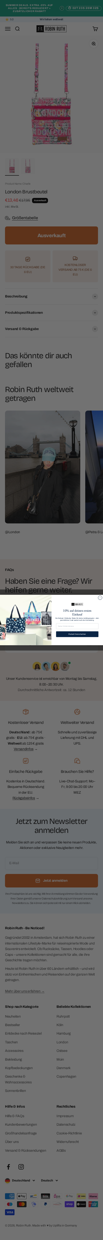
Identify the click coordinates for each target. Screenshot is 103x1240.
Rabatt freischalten (77, 634)
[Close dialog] (100, 598)
